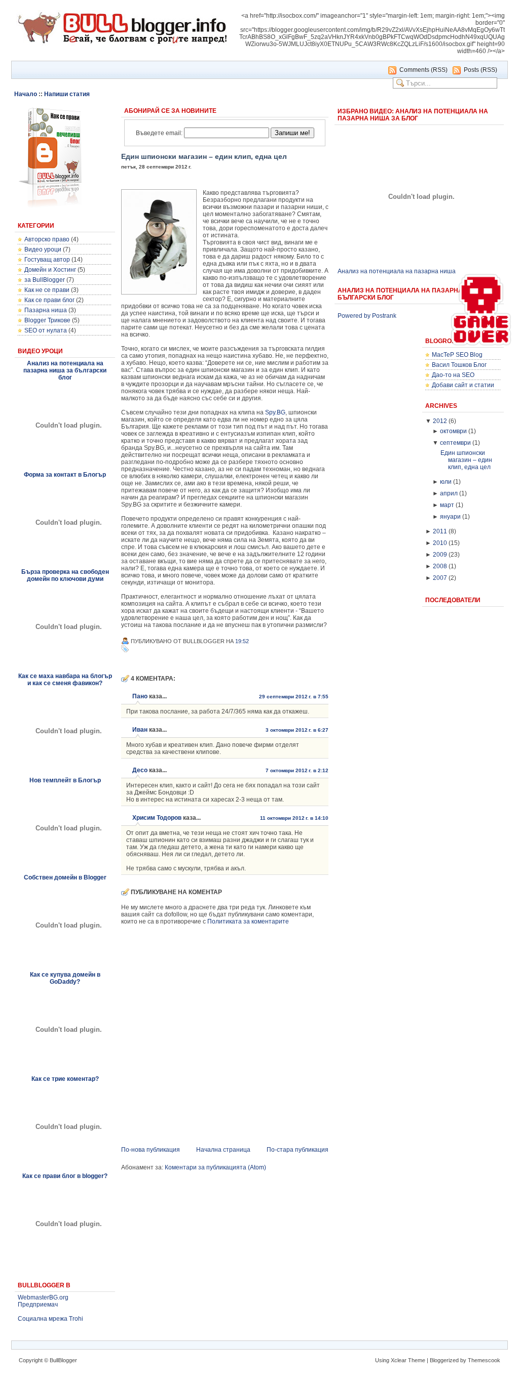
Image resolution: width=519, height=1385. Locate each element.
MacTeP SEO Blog (457, 354)
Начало (25, 94)
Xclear (398, 1360)
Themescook (484, 1360)
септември (455, 442)
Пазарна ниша (45, 310)
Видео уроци (42, 249)
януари (450, 516)
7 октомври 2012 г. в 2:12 (297, 770)
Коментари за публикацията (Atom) (215, 1167)
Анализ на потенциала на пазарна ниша (397, 271)
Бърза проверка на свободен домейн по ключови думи (65, 575)
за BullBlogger (44, 279)
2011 (440, 531)
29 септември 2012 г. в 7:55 (293, 696)
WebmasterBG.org (43, 1297)
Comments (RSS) (423, 69)
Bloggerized (444, 1360)
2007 (440, 577)
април (449, 493)
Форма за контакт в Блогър (65, 474)
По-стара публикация (297, 1149)
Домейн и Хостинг (50, 269)
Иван (139, 729)
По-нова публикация (150, 1149)
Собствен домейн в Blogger (65, 877)
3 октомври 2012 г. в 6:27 (297, 730)
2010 (440, 543)
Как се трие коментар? (65, 1078)
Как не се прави (46, 289)
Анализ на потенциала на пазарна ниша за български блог (64, 370)
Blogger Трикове (47, 320)
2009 (440, 554)
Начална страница (223, 1149)
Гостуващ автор (47, 259)
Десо (139, 770)
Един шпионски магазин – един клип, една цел (204, 156)
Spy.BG (275, 412)
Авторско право (46, 239)
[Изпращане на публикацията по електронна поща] (254, 641)
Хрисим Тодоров (156, 817)
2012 (440, 421)
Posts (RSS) (480, 69)
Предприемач (38, 1304)
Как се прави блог (49, 300)
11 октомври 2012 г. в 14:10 (294, 818)
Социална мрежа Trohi (50, 1318)
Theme (416, 1360)
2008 (440, 566)
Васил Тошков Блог (459, 364)
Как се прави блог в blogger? (64, 1176)
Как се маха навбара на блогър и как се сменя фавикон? (65, 680)
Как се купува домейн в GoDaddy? (65, 978)
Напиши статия (67, 94)
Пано (139, 696)
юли (446, 481)
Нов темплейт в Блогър (65, 780)
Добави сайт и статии (463, 385)
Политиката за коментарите (248, 921)
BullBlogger (63, 1360)
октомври (453, 431)
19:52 (242, 641)
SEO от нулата (45, 330)
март (447, 505)
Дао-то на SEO (453, 375)
